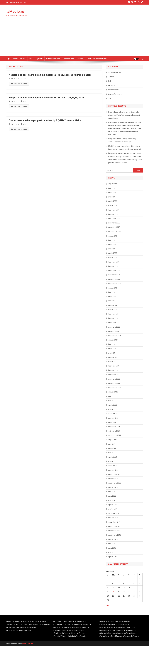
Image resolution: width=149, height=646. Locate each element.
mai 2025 (111, 249)
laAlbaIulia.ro (112, 624)
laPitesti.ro (66, 633)
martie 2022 (112, 409)
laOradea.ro (57, 633)
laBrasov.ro (103, 621)
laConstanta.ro (58, 624)
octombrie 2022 (114, 383)
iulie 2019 (111, 544)
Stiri (109, 98)
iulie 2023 (111, 344)
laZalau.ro (135, 636)
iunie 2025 (112, 244)
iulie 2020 (111, 492)
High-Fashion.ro (25, 630)
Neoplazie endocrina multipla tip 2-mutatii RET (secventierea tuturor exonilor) (50, 74)
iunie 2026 (112, 192)
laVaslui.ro (103, 624)
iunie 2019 (112, 548)
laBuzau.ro (68, 627)
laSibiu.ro (102, 633)
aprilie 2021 (112, 457)
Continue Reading (20, 84)
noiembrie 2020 (114, 474)
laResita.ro (121, 630)
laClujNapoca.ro (80, 621)
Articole (111, 77)
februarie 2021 (113, 466)
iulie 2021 (111, 444)
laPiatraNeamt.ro (12, 630)
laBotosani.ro (104, 630)
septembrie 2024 (114, 284)
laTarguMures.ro (116, 636)
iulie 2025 (111, 240)
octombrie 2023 (114, 331)
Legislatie (39, 59)
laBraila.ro (113, 630)
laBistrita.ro (131, 627)
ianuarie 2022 (113, 418)
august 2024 (113, 288)
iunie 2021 (112, 448)
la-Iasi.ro (111, 621)
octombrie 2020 (114, 479)
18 (113, 592)
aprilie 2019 (112, 557)
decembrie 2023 (114, 322)
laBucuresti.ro (69, 621)
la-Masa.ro (43, 621)
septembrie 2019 (114, 535)
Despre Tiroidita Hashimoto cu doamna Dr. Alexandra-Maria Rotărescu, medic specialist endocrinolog (124, 115)
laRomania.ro (58, 621)
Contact (80, 59)
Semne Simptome (115, 94)
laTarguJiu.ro (104, 636)
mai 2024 (111, 301)
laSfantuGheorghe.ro (123, 621)
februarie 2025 (113, 262)
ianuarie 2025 (113, 266)
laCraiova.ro (69, 624)
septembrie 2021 (114, 435)
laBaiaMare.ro (121, 627)
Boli (30, 59)
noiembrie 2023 (114, 327)
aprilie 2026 (112, 201)
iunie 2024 (112, 296)
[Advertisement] (74, 39)
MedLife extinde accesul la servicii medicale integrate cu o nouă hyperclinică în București (124, 147)
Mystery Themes (27, 643)
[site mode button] (136, 59)
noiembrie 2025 (114, 223)
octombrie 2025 (114, 227)
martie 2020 (112, 509)
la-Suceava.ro (45, 624)
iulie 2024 (111, 292)
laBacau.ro (111, 627)
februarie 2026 (113, 210)
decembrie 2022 (114, 375)
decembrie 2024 (114, 270)
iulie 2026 (111, 188)
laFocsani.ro (57, 630)
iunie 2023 (112, 349)
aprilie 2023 (112, 357)
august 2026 (113, 184)
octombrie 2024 (114, 279)
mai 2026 (111, 197)
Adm (24, 78)
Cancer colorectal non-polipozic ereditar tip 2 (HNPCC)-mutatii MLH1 (45, 120)
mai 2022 (111, 401)
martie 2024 (112, 310)
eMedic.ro (10, 621)
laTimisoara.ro (58, 627)
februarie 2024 (113, 314)
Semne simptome (53, 59)
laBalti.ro (34, 627)
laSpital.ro (27, 621)
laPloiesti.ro (87, 624)
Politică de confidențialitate (97, 59)
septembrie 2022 (114, 388)
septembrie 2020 (114, 483)
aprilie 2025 (112, 253)
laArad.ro (102, 627)
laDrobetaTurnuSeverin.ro (77, 636)
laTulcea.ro (127, 636)
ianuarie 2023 (113, 370)
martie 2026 (112, 205)
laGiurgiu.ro (67, 630)
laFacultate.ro (34, 624)
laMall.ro (10, 624)
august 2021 (113, 439)
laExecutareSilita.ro (13, 627)
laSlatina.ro (111, 633)
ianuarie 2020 (113, 518)
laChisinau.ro (26, 627)
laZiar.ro (17, 624)
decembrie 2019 (114, 522)
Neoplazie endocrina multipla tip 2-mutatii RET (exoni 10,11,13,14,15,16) (47, 97)
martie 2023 (112, 362)
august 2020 (113, 487)
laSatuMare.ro (131, 630)
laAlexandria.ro (123, 624)
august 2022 (113, 392)
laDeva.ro (85, 627)
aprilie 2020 (112, 505)
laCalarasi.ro (76, 627)
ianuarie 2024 (113, 318)
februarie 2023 (113, 366)
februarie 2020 (113, 513)
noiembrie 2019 (114, 526)
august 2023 (113, 340)
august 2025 (113, 236)
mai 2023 (111, 353)
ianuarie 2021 (113, 470)
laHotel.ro (35, 621)
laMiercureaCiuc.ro (79, 630)
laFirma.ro (24, 624)
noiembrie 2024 (114, 275)
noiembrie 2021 (114, 427)
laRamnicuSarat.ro (78, 633)
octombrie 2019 (114, 531)
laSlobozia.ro (120, 633)
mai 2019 (111, 552)
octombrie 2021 (114, 431)
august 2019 (113, 539)
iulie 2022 (111, 396)
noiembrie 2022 (114, 379)
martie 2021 (112, 461)
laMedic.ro (15, 11)
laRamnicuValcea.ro (60, 636)
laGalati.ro (78, 624)
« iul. (107, 605)
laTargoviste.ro (130, 633)
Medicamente (69, 59)
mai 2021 (111, 453)
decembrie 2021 (114, 422)
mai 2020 (111, 500)
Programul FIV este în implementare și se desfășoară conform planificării (123, 140)
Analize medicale (19, 59)
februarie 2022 (113, 414)
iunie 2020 (112, 496)
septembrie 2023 (114, 336)
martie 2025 (112, 258)
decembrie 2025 (114, 218)
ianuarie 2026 (113, 214)
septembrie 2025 (114, 231)
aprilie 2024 (112, 305)
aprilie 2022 (112, 405)
